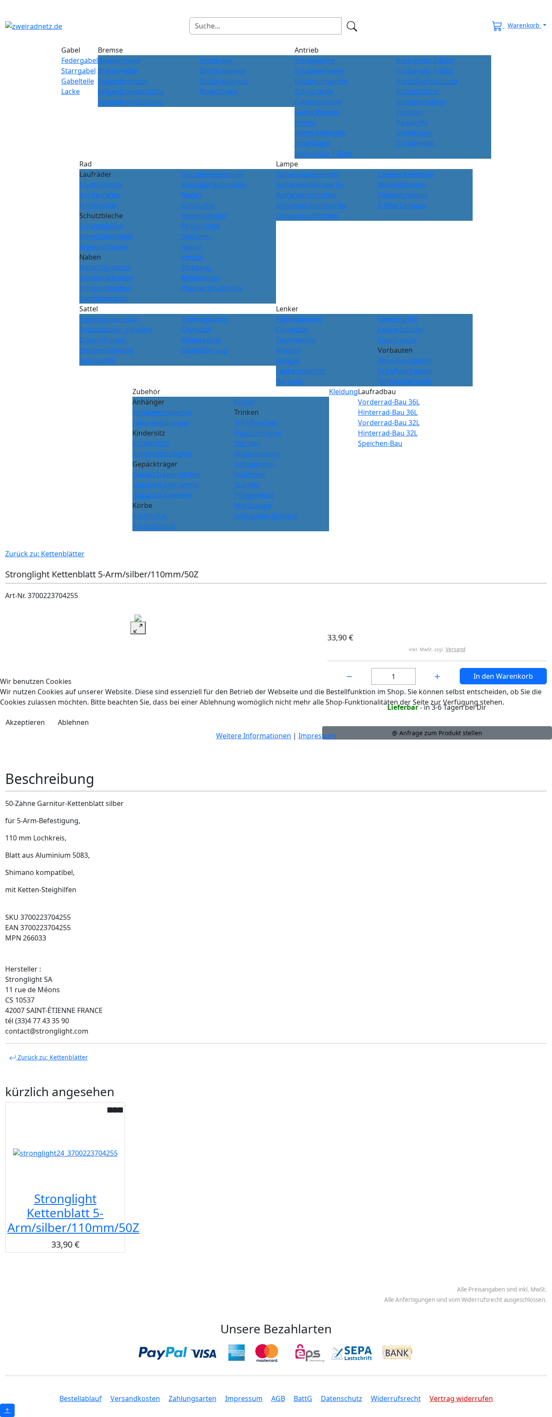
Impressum (317, 735)
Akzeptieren (25, 722)
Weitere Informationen (253, 735)
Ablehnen (73, 722)
